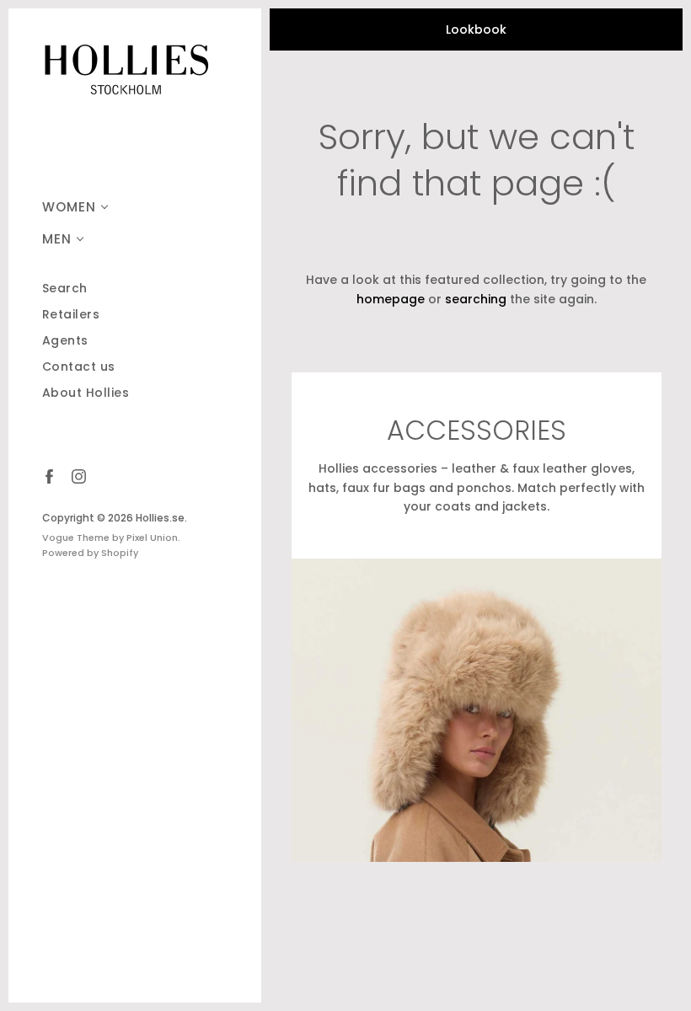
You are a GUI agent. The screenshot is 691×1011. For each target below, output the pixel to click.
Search (65, 288)
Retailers (71, 315)
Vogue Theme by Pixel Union (110, 537)
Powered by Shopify (90, 552)
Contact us (78, 367)
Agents (65, 341)
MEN (57, 239)
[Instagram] (78, 475)
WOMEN (69, 207)
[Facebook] (48, 475)
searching (475, 299)
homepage (390, 299)
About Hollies (86, 393)
